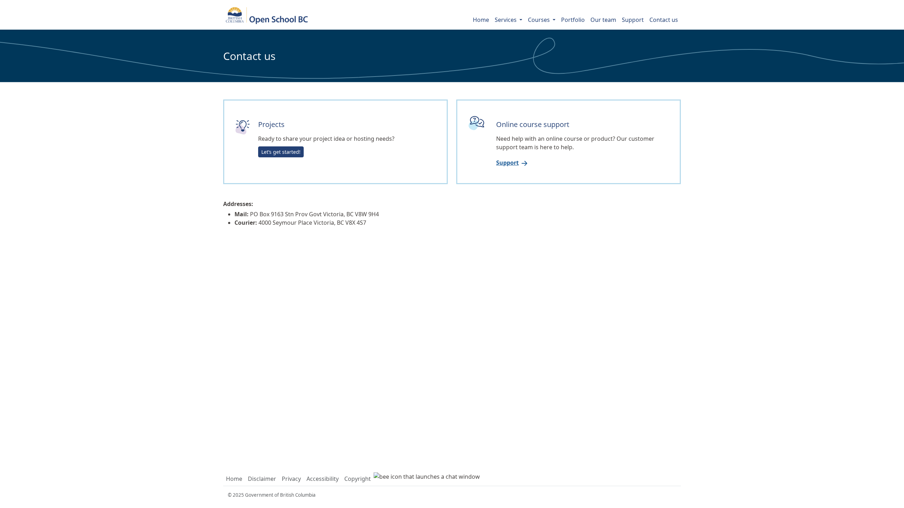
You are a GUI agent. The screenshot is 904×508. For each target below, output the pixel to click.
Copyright (357, 479)
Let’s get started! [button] (281, 152)
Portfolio (573, 20)
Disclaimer (262, 479)
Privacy (291, 479)
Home (481, 20)
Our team (603, 20)
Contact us (663, 20)
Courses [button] (539, 20)
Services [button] (506, 20)
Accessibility (323, 479)
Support (633, 20)
